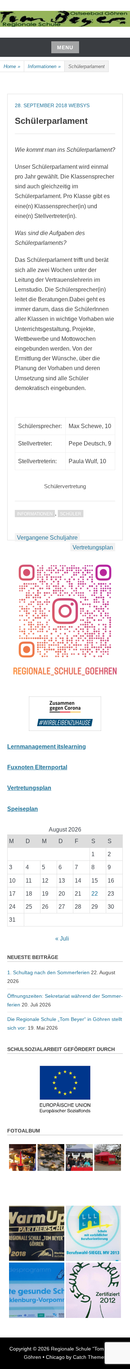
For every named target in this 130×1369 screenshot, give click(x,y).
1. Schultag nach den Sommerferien (48, 972)
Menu (65, 47)
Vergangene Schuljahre (47, 538)
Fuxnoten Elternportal (37, 767)
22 (94, 894)
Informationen (44, 66)
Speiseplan (22, 809)
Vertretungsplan (93, 547)
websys (79, 105)
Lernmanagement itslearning (46, 747)
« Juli (62, 938)
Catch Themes (90, 1357)
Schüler (70, 513)
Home (12, 66)
